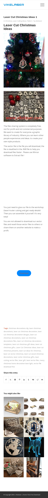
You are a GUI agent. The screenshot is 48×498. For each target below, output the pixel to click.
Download (24, 273)
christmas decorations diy (18, 328)
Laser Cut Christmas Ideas (26, 347)
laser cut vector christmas (13, 354)
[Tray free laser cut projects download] (34, 407)
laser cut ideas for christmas (30, 351)
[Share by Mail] (42, 379)
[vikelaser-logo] (20, 4)
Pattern (29, 21)
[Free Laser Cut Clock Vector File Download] (14, 447)
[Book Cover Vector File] (14, 427)
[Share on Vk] (33, 379)
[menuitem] (41, 4)
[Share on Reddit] (37, 379)
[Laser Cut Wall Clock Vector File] (34, 427)
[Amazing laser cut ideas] (14, 467)
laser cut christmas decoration (25, 331)
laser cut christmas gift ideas (23, 344)
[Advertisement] (24, 181)
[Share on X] (10, 379)
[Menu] (41, 4)
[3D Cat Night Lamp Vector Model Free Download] (34, 447)
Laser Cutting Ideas (19, 21)
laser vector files (33, 360)
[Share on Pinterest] (19, 379)
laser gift (22, 360)
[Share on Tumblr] (28, 379)
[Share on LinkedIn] (24, 379)
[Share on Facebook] (6, 379)
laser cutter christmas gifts (24, 357)
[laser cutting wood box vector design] (14, 407)
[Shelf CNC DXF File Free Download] (34, 467)
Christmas (8, 21)
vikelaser (39, 21)
